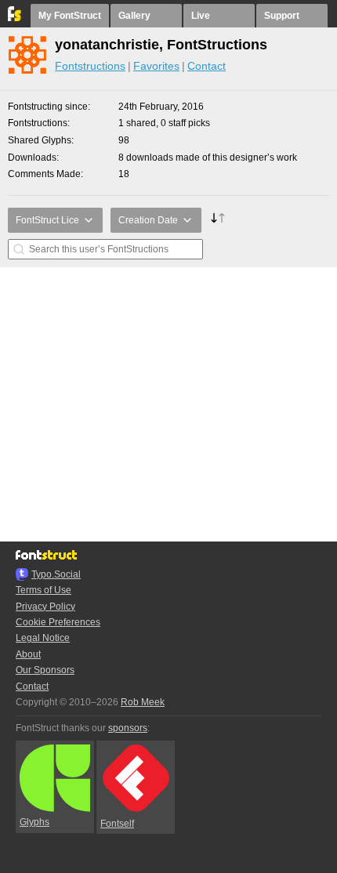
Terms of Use (43, 590)
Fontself (117, 823)
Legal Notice (43, 637)
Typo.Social (56, 574)
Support (281, 15)
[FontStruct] (15, 18)
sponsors (127, 728)
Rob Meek (143, 702)
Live (200, 15)
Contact (206, 66)
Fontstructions (90, 66)
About (28, 654)
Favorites (156, 66)
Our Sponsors (45, 670)
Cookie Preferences (58, 622)
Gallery (134, 15)
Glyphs (34, 822)
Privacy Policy (45, 606)
